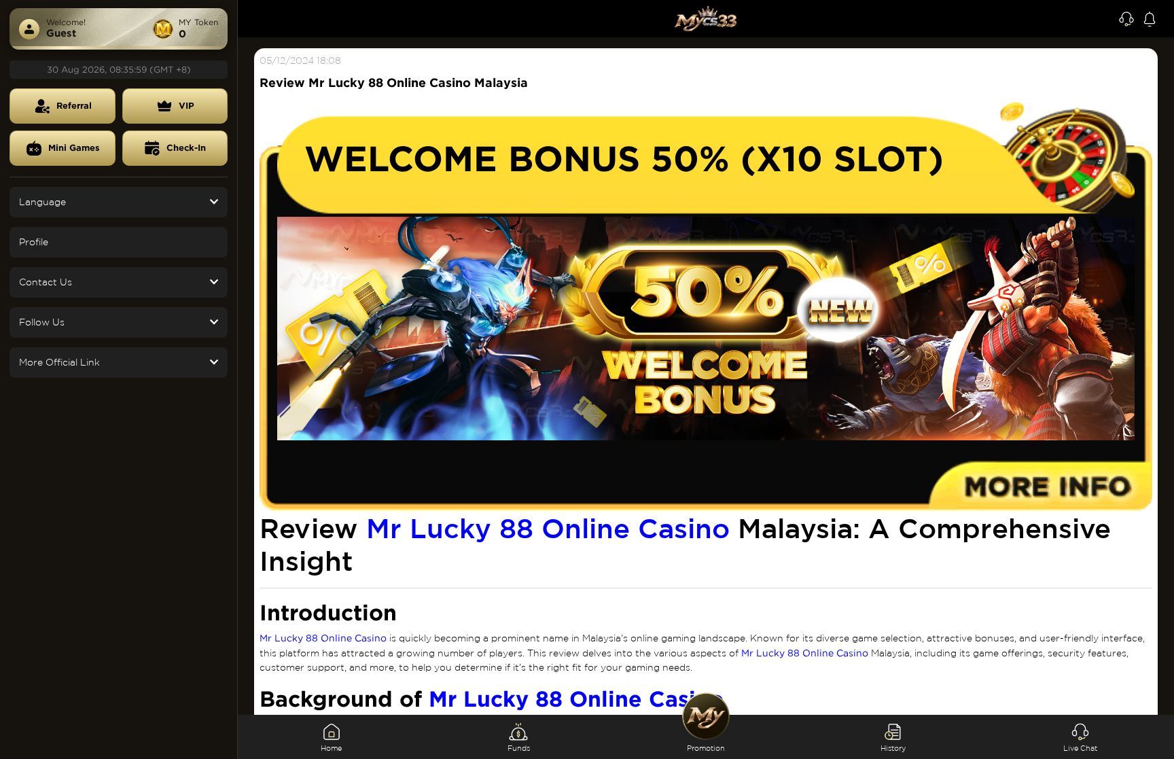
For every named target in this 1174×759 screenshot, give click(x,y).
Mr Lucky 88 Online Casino (548, 528)
